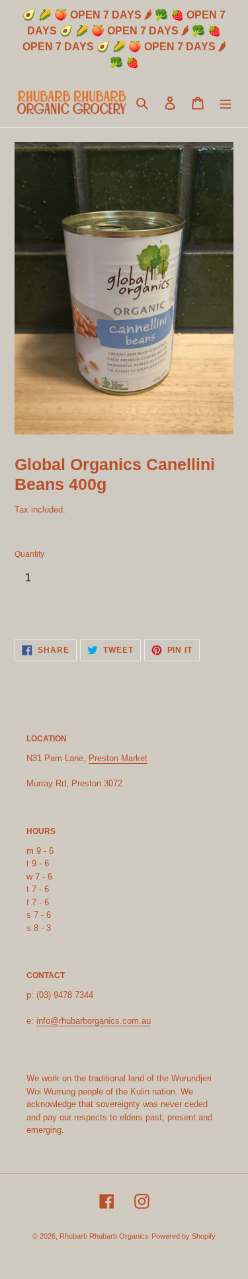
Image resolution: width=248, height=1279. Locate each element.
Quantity (29, 554)
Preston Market (118, 758)
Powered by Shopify (183, 1236)
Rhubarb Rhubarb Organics (104, 1236)
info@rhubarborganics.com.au (93, 1021)
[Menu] (225, 102)
